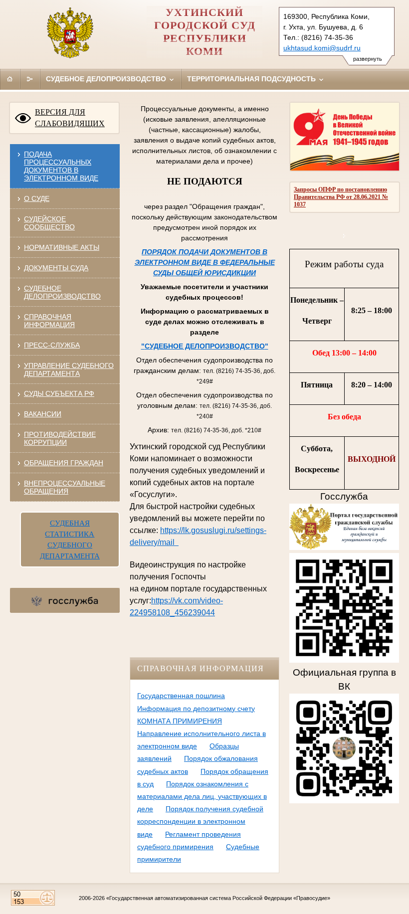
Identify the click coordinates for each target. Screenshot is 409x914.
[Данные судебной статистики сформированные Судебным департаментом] (344, 235)
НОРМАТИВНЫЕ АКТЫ (61, 247)
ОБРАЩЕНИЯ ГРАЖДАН (63, 463)
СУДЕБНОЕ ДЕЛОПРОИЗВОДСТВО (62, 292)
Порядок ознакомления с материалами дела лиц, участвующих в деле (202, 796)
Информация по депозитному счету (196, 709)
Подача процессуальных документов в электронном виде (61, 166)
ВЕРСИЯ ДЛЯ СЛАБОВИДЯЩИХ (70, 118)
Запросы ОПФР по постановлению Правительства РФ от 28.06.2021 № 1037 (341, 197)
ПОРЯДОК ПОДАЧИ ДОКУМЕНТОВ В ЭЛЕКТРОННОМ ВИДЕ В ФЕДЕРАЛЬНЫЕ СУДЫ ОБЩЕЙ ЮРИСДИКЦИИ (205, 262)
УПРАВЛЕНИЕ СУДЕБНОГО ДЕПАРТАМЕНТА (69, 369)
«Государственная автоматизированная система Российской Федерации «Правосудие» (218, 898)
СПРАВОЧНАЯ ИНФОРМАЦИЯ (49, 321)
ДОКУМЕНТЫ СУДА (56, 268)
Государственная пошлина (181, 696)
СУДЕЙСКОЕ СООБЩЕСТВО (49, 223)
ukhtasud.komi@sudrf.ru (322, 48)
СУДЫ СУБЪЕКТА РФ (59, 393)
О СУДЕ (36, 198)
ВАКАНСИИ (42, 414)
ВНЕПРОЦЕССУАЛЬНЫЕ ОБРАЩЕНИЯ (64, 487)
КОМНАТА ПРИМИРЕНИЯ (179, 721)
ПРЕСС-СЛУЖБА (52, 345)
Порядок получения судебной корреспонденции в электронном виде (200, 821)
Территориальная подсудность (252, 79)
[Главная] (10, 79)
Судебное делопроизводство (107, 79)
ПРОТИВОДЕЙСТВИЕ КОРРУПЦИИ (60, 438)
